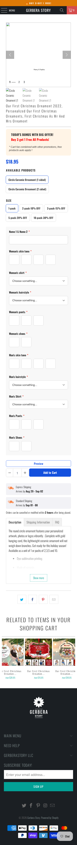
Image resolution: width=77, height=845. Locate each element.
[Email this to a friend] (53, 599)
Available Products (21, 170)
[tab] (15, 522)
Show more (38, 578)
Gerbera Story (38, 10)
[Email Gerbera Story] (52, 805)
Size (8, 200)
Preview (38, 463)
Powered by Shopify (50, 818)
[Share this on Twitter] (21, 599)
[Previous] (3, 659)
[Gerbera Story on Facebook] (31, 805)
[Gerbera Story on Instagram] (45, 805)
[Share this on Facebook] (32, 599)
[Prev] (10, 55)
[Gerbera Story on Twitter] (24, 805)
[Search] (62, 10)
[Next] (67, 55)
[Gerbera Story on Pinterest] (38, 805)
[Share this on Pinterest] (43, 599)
